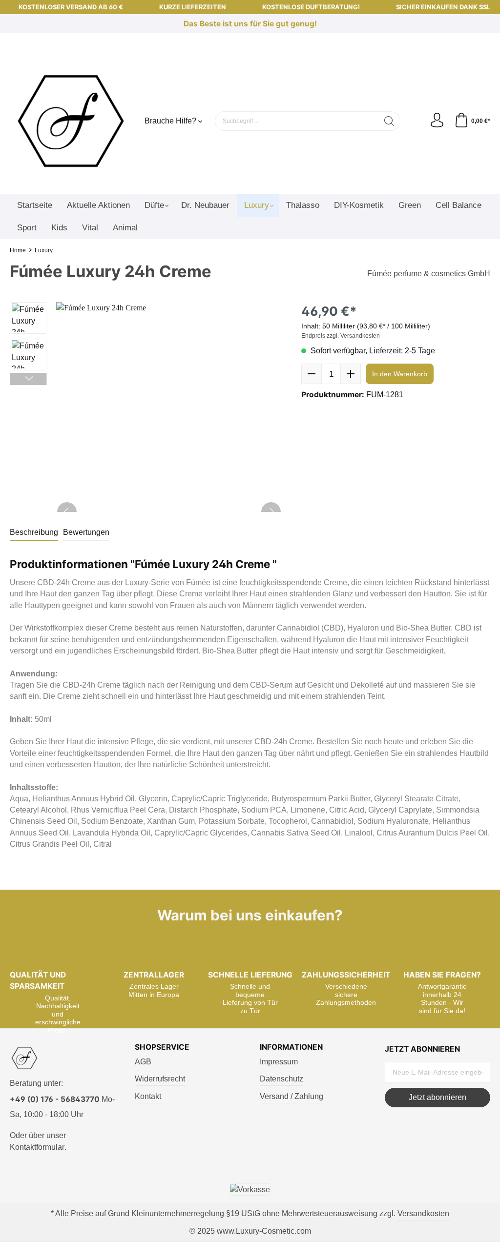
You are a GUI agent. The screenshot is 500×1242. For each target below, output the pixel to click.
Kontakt (148, 1096)
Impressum (279, 1062)
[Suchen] (389, 121)
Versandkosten (423, 1213)
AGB (143, 1062)
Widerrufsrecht (160, 1079)
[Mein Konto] (437, 121)
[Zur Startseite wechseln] (71, 121)
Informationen (291, 1047)
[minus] (311, 374)
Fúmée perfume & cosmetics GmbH (428, 273)
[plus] (350, 374)
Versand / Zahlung (291, 1096)
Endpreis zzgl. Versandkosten (340, 335)
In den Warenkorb (399, 374)
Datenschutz (281, 1079)
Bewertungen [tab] (86, 532)
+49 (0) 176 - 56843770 (55, 1099)
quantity (331, 374)
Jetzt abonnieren (437, 1097)
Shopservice (162, 1047)
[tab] (34, 532)
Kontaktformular (37, 1147)
